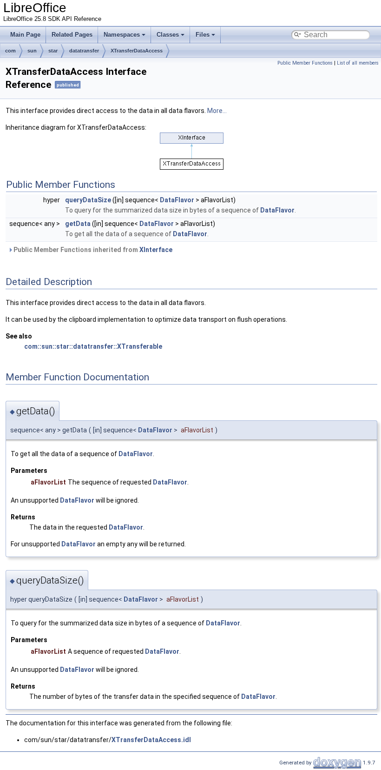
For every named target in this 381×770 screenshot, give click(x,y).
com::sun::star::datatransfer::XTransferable (93, 346)
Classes (168, 34)
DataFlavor (177, 200)
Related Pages (72, 34)
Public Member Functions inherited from (92, 249)
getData (78, 223)
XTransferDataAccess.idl (151, 739)
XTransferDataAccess (137, 50)
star (53, 50)
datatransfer (84, 50)
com (10, 50)
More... (217, 110)
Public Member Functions (305, 63)
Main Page (25, 34)
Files (203, 34)
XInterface (155, 249)
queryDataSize (88, 200)
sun (32, 50)
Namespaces (122, 34)
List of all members (358, 63)
